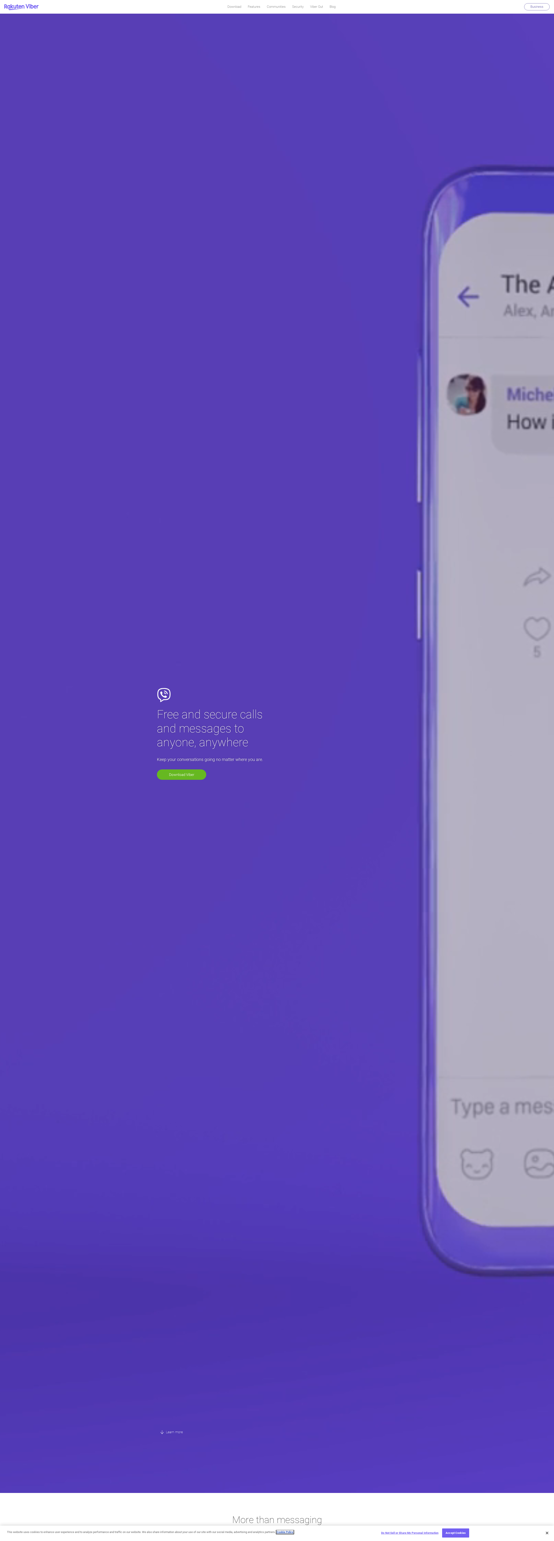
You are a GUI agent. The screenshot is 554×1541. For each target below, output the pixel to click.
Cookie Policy (285, 1532)
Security (298, 7)
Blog (333, 7)
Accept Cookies (456, 1533)
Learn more (174, 1432)
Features (254, 7)
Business (536, 7)
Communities (276, 7)
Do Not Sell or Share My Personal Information (409, 1533)
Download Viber (181, 774)
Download (234, 7)
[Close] (547, 1533)
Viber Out (316, 7)
